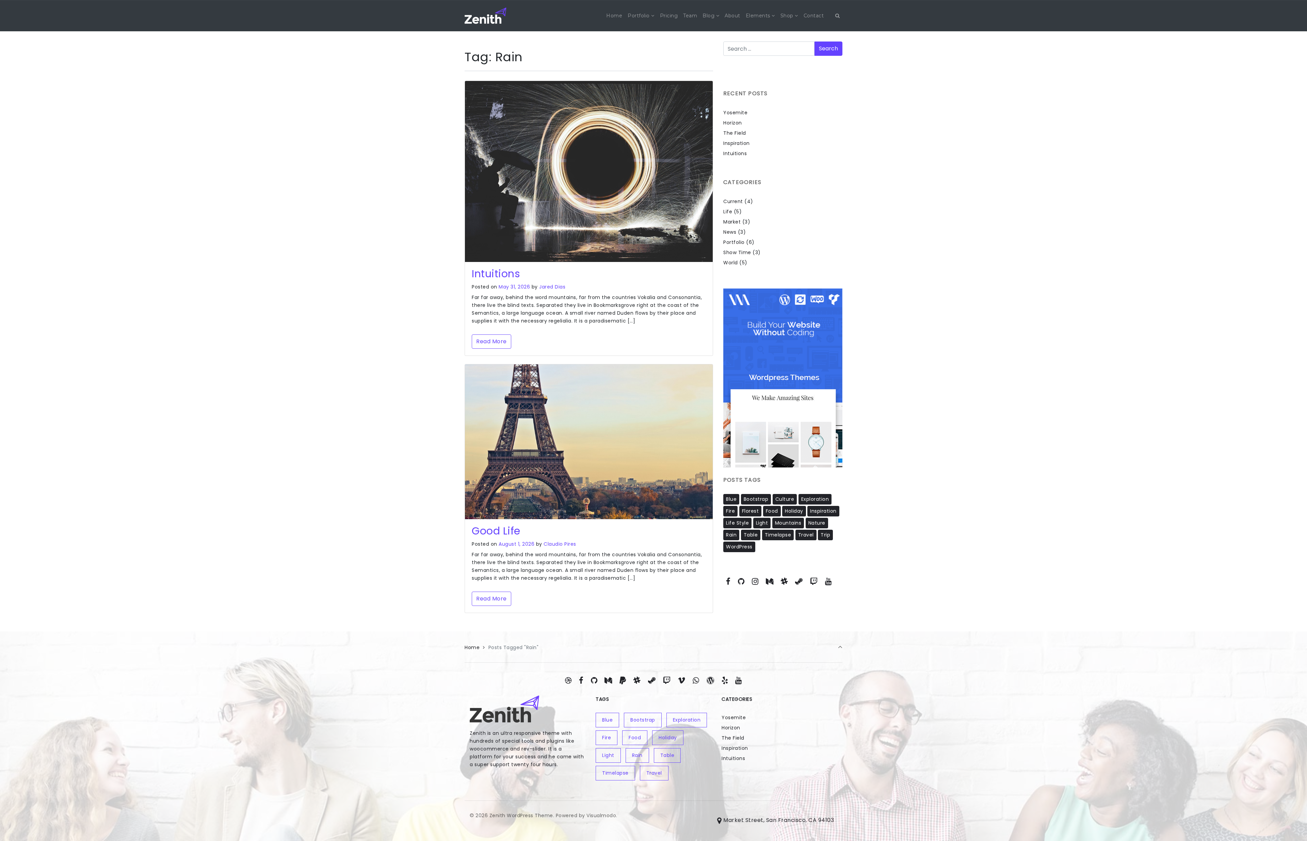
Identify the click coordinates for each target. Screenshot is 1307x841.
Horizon (732, 122)
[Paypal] (623, 680)
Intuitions (496, 273)
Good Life (496, 531)
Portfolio (734, 242)
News (729, 232)
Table (751, 534)
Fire (730, 511)
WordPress (739, 546)
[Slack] (784, 581)
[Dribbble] (568, 680)
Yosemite (735, 112)
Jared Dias (552, 286)
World (730, 262)
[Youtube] (828, 581)
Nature (816, 523)
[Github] (741, 581)
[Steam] (799, 581)
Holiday (794, 511)
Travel (806, 534)
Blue (731, 499)
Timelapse (778, 534)
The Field (734, 133)
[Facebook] (728, 581)
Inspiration (736, 143)
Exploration (815, 499)
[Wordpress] (710, 680)
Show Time (737, 252)
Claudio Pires (560, 544)
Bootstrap (756, 499)
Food (772, 511)
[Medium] (769, 581)
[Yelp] (725, 680)
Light (762, 523)
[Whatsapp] (696, 680)
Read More (491, 341)
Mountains (788, 523)
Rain (731, 534)
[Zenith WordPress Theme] (485, 15)
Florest (750, 511)
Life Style (737, 523)
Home (472, 647)
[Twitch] (814, 581)
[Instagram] (755, 581)
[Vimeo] (681, 680)
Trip (825, 534)
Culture (784, 499)
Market (732, 221)
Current (733, 201)
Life (727, 211)
